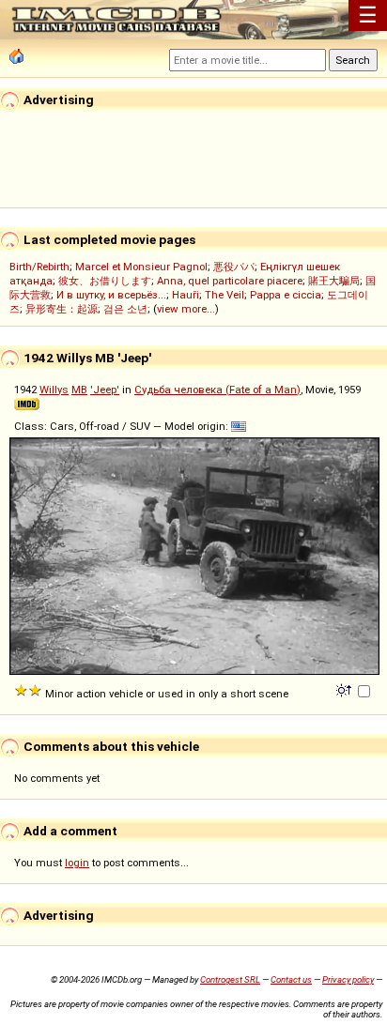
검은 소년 (125, 308)
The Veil (224, 294)
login (77, 862)
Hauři (185, 294)
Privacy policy (348, 979)
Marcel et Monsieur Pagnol (141, 266)
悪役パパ (234, 266)
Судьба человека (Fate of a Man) (217, 389)
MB (79, 389)
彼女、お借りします (104, 280)
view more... (186, 308)
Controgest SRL (230, 979)
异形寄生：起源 (61, 308)
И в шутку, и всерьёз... (111, 294)
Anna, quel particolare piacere (229, 280)
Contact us (291, 979)
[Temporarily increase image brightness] (345, 688)
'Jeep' (104, 389)
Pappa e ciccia (285, 294)
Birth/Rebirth (39, 266)
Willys (54, 389)
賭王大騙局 (334, 280)
